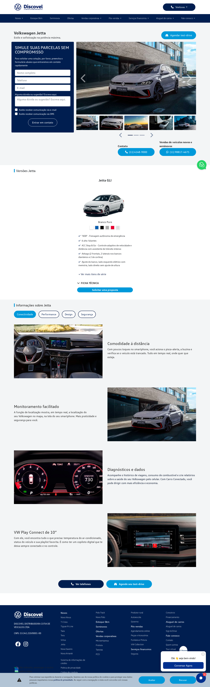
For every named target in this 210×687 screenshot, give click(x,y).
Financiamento (172, 617)
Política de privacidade (71, 667)
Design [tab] (69, 314)
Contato (169, 640)
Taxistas (99, 649)
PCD (98, 654)
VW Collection (137, 644)
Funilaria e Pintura (139, 640)
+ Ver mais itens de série (92, 274)
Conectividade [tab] (25, 314)
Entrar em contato (42, 122)
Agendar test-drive (181, 35)
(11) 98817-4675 (179, 152)
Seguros (134, 653)
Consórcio (170, 612)
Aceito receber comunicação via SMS (36, 113)
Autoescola (136, 617)
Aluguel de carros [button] (164, 18)
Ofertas (70, 18)
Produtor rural (137, 612)
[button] (84, 78)
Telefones (180, 7)
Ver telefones (83, 584)
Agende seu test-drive (131, 584)
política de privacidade (63, 680)
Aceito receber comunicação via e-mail (37, 109)
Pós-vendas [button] (114, 18)
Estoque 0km (36, 18)
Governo (134, 621)
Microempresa (102, 640)
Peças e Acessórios (139, 635)
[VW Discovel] (28, 7)
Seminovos (55, 18)
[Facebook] (18, 644)
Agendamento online (140, 631)
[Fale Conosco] (201, 165)
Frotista (99, 645)
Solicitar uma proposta (105, 290)
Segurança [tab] (87, 314)
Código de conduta (69, 672)
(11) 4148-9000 (138, 152)
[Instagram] (26, 644)
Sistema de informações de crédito (73, 662)
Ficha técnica (90, 283)
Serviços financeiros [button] (138, 18)
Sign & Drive (171, 631)
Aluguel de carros (173, 626)
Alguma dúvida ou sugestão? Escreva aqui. (36, 94)
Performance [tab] (49, 314)
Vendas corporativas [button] (90, 18)
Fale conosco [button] (187, 18)
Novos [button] (18, 18)
